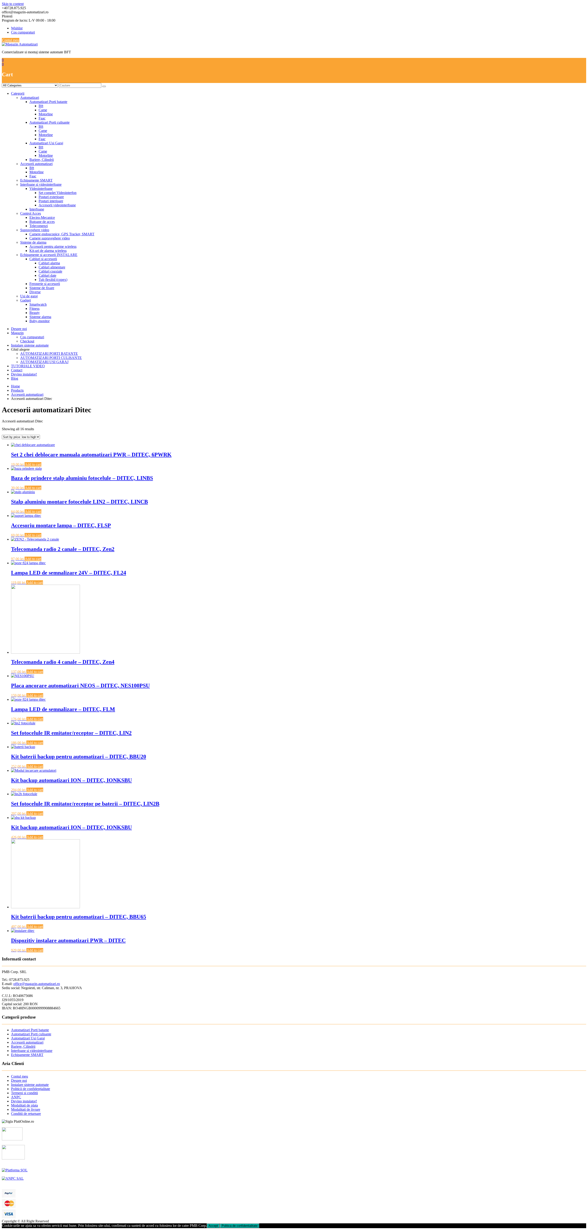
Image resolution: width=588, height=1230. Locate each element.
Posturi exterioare (51, 197)
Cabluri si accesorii (43, 259)
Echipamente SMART (36, 180)
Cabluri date (47, 275)
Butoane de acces (42, 222)
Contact (16, 370)
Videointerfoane (41, 189)
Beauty (34, 313)
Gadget (25, 300)
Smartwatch (38, 304)
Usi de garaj (29, 296)
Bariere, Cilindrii (41, 160)
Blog (14, 378)
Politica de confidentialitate (239, 1225)
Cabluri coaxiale (50, 271)
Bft (41, 106)
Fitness (34, 308)
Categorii (17, 93)
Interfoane (36, 209)
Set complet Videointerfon (57, 193)
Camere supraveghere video (49, 238)
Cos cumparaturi (23, 32)
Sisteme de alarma (33, 242)
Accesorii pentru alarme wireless (52, 246)
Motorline (46, 114)
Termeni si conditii (24, 1093)
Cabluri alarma (49, 263)
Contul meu (10, 40)
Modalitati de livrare (25, 1109)
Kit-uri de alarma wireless (48, 251)
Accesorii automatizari (36, 164)
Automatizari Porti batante (48, 102)
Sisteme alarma (40, 317)
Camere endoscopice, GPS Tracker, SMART (61, 234)
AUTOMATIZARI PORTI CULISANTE (51, 358)
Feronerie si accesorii (44, 284)
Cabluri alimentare (52, 267)
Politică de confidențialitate (30, 1089)
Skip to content (13, 4)
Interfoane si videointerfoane (41, 184)
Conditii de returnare (26, 1114)
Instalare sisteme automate (30, 345)
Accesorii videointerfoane (57, 205)
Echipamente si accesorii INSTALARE (48, 255)
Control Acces (30, 213)
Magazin (17, 333)
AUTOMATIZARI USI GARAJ (44, 362)
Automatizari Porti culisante (49, 122)
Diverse (35, 292)
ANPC (16, 1097)
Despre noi (19, 329)
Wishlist (17, 28)
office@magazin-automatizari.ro (36, 984)
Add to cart (33, 464)
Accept (213, 1225)
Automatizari (29, 98)
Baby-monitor (39, 321)
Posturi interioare (51, 201)
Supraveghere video (34, 230)
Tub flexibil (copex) (53, 280)
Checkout (27, 341)
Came (43, 110)
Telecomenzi (38, 226)
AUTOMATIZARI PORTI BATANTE (49, 354)
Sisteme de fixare (41, 288)
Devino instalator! (24, 374)
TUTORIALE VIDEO (28, 366)
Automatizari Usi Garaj (46, 143)
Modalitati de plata (24, 1105)
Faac (42, 118)
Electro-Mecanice (42, 217)
